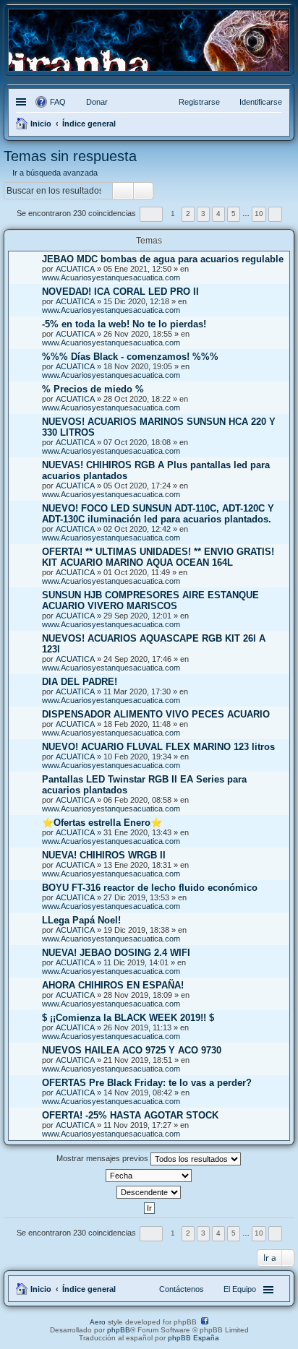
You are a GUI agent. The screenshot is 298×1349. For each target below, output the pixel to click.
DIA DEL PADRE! (79, 681)
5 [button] (233, 213)
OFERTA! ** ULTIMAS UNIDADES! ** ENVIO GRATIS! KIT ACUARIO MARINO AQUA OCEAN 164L (158, 557)
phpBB (118, 1330)
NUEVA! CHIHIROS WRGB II (104, 855)
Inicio (40, 1289)
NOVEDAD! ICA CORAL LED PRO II (120, 291)
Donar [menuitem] (97, 102)
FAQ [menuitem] (58, 102)
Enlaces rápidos (23, 102)
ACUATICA (75, 268)
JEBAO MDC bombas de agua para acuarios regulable (163, 259)
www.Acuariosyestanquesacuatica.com (111, 277)
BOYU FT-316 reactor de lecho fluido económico (149, 887)
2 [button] (188, 213)
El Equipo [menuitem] (240, 1289)
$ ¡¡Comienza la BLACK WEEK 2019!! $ (128, 1017)
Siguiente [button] (275, 214)
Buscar (123, 190)
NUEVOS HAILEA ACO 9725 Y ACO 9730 (131, 1050)
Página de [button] (151, 214)
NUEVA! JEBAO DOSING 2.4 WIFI (116, 952)
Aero (98, 1322)
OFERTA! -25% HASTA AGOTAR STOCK (130, 1115)
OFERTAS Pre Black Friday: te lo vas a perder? (147, 1082)
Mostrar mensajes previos (103, 1158)
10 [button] (259, 213)
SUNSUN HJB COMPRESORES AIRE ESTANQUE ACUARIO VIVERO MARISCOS (150, 600)
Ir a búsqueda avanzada (55, 172)
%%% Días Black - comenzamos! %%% (130, 356)
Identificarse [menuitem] (260, 102)
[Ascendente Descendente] (149, 1192)
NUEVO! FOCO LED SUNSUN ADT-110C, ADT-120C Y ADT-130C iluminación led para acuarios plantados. (158, 514)
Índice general (89, 1289)
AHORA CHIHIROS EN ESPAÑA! (113, 985)
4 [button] (218, 213)
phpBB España (193, 1338)
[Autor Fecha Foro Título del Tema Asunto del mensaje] (149, 1175)
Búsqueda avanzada (143, 190)
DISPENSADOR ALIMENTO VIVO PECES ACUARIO (156, 714)
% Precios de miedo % (93, 389)
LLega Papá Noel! (81, 920)
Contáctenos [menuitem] (181, 1289)
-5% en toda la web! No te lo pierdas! (124, 324)
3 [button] (203, 213)
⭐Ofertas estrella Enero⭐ (102, 822)
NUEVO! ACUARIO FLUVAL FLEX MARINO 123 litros (158, 746)
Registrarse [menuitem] (199, 102)
